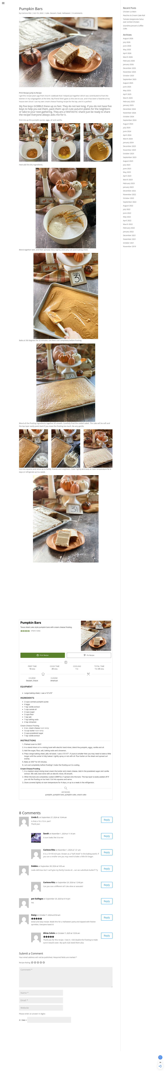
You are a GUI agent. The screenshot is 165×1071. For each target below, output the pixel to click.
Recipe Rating (24, 963)
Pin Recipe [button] (90, 655)
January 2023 (128, 187)
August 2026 (128, 38)
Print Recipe (24, 93)
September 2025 (129, 79)
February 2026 (129, 61)
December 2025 (129, 68)
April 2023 (127, 176)
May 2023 (127, 172)
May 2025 (127, 90)
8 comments (77, 13)
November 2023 (129, 150)
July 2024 (126, 127)
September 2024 (129, 120)
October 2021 (128, 243)
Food (59, 13)
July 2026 (126, 42)
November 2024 (129, 113)
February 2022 (129, 228)
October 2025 (128, 75)
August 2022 (128, 206)
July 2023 (126, 165)
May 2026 (127, 49)
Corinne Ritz (26, 13)
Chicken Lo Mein (129, 11)
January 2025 (128, 105)
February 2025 (129, 101)
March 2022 (128, 224)
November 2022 (129, 194)
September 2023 (129, 157)
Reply (107, 819)
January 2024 (128, 142)
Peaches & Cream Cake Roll (134, 15)
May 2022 (127, 217)
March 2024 (128, 139)
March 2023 (128, 179)
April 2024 (127, 135)
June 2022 (127, 213)
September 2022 (129, 202)
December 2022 (129, 191)
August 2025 (128, 83)
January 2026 (128, 64)
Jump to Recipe (35, 93)
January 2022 (128, 231)
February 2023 (129, 183)
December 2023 (129, 146)
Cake (47, 13)
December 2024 (129, 109)
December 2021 (129, 235)
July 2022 (126, 209)
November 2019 (129, 246)
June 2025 (127, 87)
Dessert (53, 13)
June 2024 (127, 131)
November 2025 (129, 72)
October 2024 (128, 116)
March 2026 (128, 57)
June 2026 (127, 46)
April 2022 (127, 220)
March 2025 (128, 98)
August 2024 (128, 124)
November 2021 (129, 239)
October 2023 (128, 153)
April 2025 (127, 94)
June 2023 (127, 168)
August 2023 (128, 161)
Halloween (66, 13)
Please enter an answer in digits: (32, 1014)
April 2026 (127, 53)
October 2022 (128, 198)
